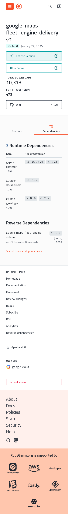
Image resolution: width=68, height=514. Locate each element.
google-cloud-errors (14, 184)
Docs (10, 405)
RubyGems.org (22, 455)
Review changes (16, 299)
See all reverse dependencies (24, 251)
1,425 (55, 104)
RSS (8, 319)
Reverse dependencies (20, 332)
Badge (10, 305)
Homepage (13, 278)
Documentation (16, 285)
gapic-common (11, 166)
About (11, 399)
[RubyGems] (19, 6)
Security (13, 425)
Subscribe (12, 312)
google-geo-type (12, 203)
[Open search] (50, 6)
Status (12, 418)
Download (12, 292)
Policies (13, 412)
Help (10, 431)
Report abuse (18, 382)
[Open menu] (10, 6)
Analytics (12, 326)
